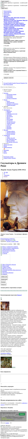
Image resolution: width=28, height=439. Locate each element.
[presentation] (15, 178)
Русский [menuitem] (6, 83)
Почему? (19, 295)
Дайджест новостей (8, 77)
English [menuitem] (10, 83)
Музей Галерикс (8, 90)
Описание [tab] (6, 175)
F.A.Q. (7, 433)
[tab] (6, 172)
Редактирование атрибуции (8, 238)
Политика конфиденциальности (15, 436)
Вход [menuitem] (5, 84)
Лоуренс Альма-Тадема (12, 241)
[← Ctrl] (4, 253)
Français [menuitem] (18, 83)
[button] (7, 11)
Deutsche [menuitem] (22, 83)
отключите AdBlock (6, 353)
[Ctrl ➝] (8, 264)
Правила (13, 435)
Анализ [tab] (5, 176)
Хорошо (22, 414)
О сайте (11, 433)
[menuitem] (26, 83)
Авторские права (5, 437)
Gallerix (7, 423)
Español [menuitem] (14, 83)
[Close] (15, 87)
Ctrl (15, 244)
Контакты (15, 433)
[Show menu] (10, 1)
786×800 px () (10, 240)
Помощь (3, 433)
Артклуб (8, 107)
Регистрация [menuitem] (9, 84)
